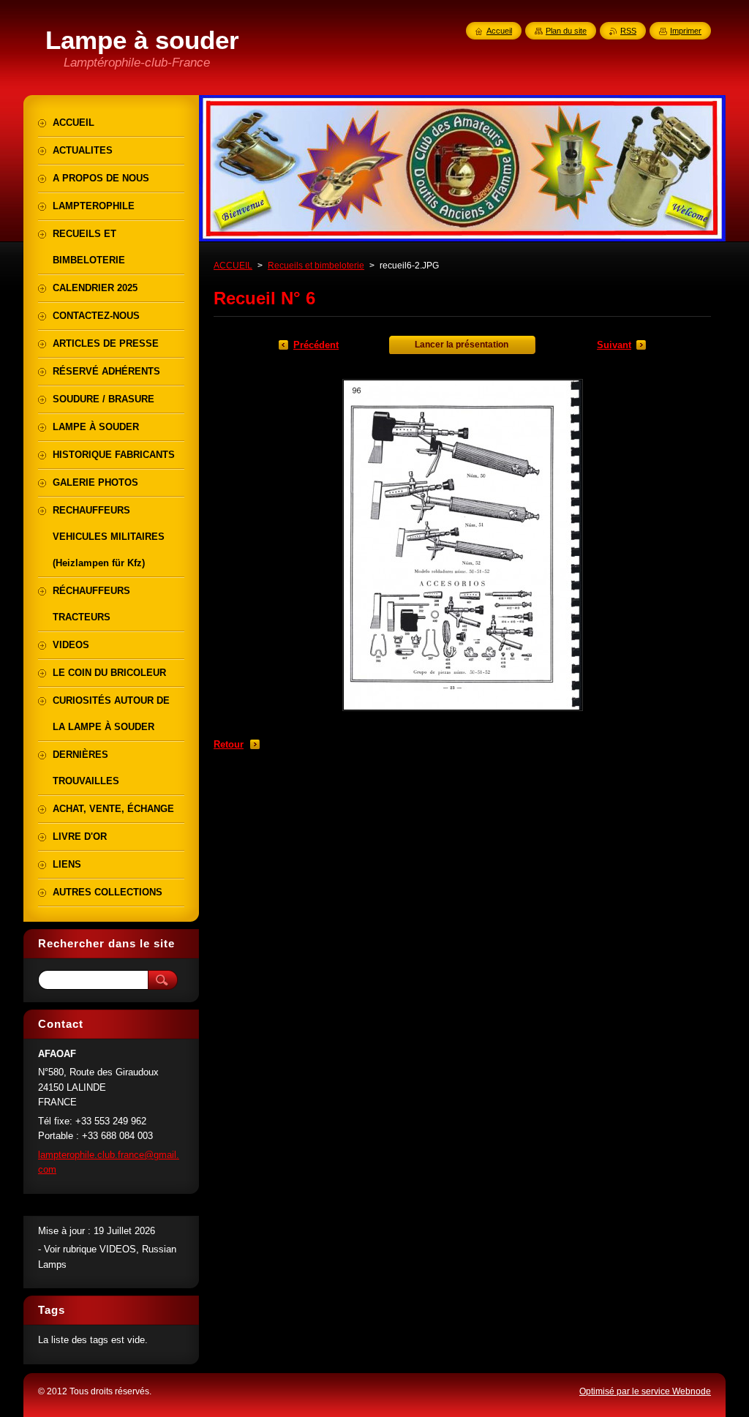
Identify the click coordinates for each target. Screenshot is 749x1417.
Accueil (499, 30)
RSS (628, 30)
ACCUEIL (233, 265)
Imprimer (685, 30)
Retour (229, 744)
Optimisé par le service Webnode (645, 1391)
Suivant (614, 344)
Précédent (316, 344)
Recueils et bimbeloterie (316, 265)
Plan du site (566, 30)
